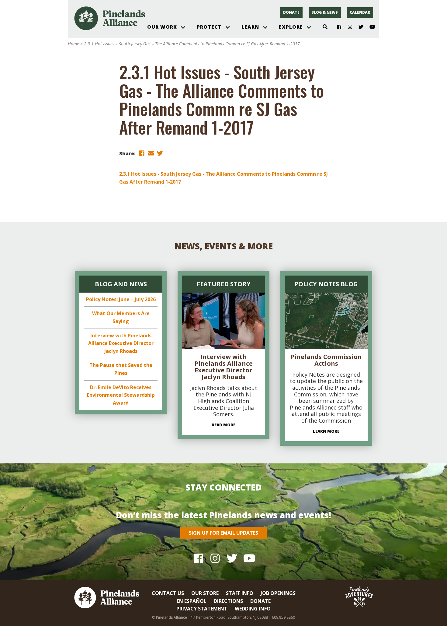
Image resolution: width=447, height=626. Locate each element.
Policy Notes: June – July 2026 (121, 299)
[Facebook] (336, 27)
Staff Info (239, 593)
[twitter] (160, 153)
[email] (151, 153)
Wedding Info (253, 608)
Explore (291, 26)
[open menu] (183, 27)
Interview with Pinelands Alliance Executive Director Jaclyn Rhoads (121, 343)
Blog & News (324, 12)
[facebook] (142, 153)
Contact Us (168, 593)
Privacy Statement (201, 608)
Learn (250, 26)
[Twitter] (358, 27)
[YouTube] (369, 27)
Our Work (162, 26)
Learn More (326, 431)
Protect (209, 26)
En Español (191, 601)
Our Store (205, 593)
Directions (228, 601)
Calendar (360, 12)
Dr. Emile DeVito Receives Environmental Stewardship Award (121, 395)
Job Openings (278, 593)
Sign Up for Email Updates (223, 532)
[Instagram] (347, 27)
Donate (291, 12)
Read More (223, 424)
